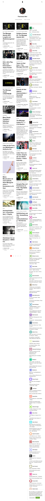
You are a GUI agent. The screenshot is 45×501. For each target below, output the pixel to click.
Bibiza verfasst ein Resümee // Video (35, 226)
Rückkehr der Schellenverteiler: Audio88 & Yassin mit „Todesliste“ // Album (35, 403)
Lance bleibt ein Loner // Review (34, 436)
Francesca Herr (20, 48)
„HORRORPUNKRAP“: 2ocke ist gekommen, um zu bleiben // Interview (34, 308)
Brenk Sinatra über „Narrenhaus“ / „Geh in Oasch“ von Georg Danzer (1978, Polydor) (35, 425)
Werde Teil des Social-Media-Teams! (35, 478)
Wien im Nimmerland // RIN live (34, 468)
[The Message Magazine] (22, 2)
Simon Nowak (26, 104)
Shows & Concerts (9, 143)
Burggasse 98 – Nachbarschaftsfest (35, 320)
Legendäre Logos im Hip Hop (34, 343)
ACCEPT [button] (37, 497)
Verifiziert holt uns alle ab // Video (35, 52)
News (12, 87)
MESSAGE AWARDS (11, 31)
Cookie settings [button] (32, 497)
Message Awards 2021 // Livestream (35, 476)
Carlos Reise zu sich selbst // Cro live (35, 82)
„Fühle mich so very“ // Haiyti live (35, 250)
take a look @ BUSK (32, 145)
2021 (3, 31)
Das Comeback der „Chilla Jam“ (34, 443)
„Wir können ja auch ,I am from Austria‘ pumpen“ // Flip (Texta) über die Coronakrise (35, 115)
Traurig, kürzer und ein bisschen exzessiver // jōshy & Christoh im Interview (35, 288)
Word (21, 61)
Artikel (6, 31)
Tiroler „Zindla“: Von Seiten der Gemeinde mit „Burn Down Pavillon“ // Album (35, 363)
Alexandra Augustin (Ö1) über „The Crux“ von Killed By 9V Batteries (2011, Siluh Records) (35, 430)
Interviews (18, 87)
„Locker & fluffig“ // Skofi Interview (35, 199)
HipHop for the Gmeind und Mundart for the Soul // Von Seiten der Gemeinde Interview (35, 259)
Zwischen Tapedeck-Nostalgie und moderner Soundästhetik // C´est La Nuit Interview (35, 221)
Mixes (4, 208)
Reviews (4, 143)
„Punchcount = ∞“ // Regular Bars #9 (35, 46)
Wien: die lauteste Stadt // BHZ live (35, 393)
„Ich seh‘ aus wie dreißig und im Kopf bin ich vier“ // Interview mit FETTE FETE (35, 462)
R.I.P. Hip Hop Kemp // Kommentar (35, 483)
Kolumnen (18, 61)
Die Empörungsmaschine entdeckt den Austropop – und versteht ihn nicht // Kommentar (35, 171)
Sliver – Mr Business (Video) (34, 31)
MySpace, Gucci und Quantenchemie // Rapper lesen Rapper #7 (34, 97)
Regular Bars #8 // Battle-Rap (34, 47)
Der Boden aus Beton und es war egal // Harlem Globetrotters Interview (35, 105)
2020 (3, 87)
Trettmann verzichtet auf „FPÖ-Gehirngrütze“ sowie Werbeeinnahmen (34, 352)
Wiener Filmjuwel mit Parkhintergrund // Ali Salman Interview (34, 161)
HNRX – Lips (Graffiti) (33, 30)
